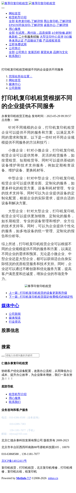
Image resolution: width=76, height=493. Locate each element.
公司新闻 (15, 88)
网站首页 (15, 13)
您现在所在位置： (20, 76)
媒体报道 (15, 317)
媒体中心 (15, 84)
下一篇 (41, 296)
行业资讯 (15, 321)
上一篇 (38, 292)
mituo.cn (53, 478)
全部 (12, 21)
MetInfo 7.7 (23, 478)
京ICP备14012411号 (14, 460)
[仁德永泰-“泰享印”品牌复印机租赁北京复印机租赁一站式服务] (38, 3)
